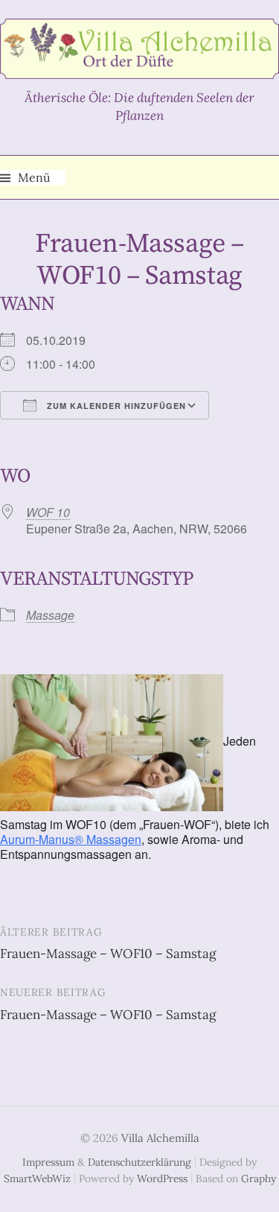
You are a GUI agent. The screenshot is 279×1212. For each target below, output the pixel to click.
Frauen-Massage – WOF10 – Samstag (108, 953)
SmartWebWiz (37, 1178)
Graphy (258, 1178)
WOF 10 (48, 512)
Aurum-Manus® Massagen (70, 839)
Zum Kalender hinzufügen (115, 405)
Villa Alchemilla (160, 1138)
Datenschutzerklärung (139, 1162)
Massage (50, 615)
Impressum (48, 1162)
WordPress (162, 1178)
